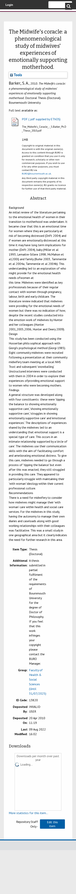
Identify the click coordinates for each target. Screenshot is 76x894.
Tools (17, 75)
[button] (52, 824)
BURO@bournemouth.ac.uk (36, 173)
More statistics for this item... (28, 813)
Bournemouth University (9, 14)
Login (9, 5)
